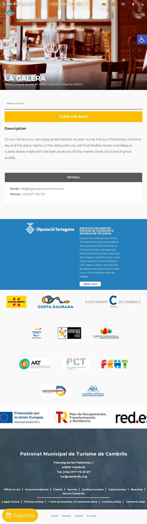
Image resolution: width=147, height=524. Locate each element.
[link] (142, 39)
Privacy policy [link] (34, 501)
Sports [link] (72, 489)
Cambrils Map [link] (135, 501)
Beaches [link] (137, 489)
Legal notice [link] (11, 501)
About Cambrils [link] (74, 493)
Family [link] (58, 489)
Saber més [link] (90, 284)
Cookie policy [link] (111, 501)
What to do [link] (12, 489)
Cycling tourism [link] (93, 489)
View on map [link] (73, 116)
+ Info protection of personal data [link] (72, 501)
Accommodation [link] (37, 489)
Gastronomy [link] (117, 489)
